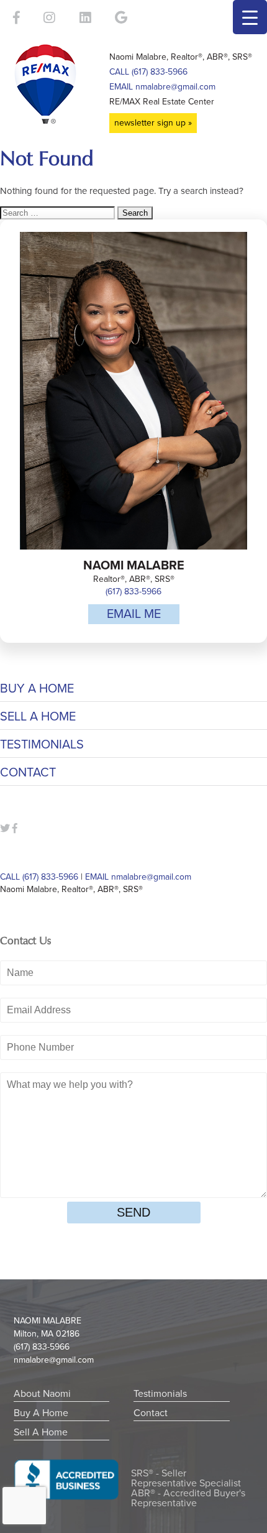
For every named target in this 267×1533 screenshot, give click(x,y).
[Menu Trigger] (250, 17)
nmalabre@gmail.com (54, 1360)
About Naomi (42, 1394)
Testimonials (42, 744)
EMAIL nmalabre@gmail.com (162, 86)
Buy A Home (37, 688)
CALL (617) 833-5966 (148, 72)
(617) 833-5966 (133, 591)
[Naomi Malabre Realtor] (59, 84)
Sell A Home (38, 716)
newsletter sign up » (153, 122)
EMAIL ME (134, 614)
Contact (28, 772)
